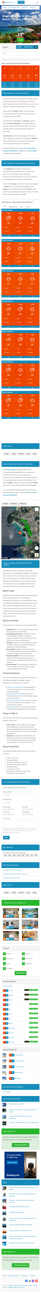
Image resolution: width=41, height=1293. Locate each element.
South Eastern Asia (14, 7)
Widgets (10, 1287)
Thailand (24, 7)
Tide (21, 207)
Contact (30, 1285)
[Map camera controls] (37, 548)
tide (21, 151)
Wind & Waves (13, 207)
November (12, 1037)
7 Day (4, 206)
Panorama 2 (23, 503)
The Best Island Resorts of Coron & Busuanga (24, 1122)
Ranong (21, 453)
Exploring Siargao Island (17, 1104)
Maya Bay (18, 1078)
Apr (19, 855)
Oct (36, 68)
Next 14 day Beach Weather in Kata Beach (18, 464)
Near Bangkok (7, 1092)
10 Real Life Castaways (16, 1212)
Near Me (19, 47)
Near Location (28, 47)
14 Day (28, 207)
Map (21, 40)
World (4, 7)
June (10, 1014)
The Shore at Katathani (14, 687)
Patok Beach (19, 1072)
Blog (4, 1182)
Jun (5, 68)
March (10, 1000)
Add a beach (21, 1287)
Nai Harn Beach (20, 1061)
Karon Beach (19, 1055)
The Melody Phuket (13, 707)
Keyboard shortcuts (15, 558)
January (11, 990)
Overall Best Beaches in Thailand (12, 870)
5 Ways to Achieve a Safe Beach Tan (20, 1230)
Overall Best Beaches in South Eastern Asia (15, 874)
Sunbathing (6, 812)
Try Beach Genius (21, 1145)
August (11, 1023)
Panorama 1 (14, 503)
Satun (14, 453)
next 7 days (27, 148)
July (10, 1019)
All (36, 47)
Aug (20, 68)
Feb (10, 855)
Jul (12, 68)
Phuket (32, 7)
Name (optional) (7, 792)
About (21, 1285)
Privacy (5, 1287)
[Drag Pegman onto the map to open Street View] (37, 555)
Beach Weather (14, 1285)
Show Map (5, 503)
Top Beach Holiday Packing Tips (19, 1206)
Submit (6, 837)
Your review (6, 818)
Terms (37, 558)
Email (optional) (7, 799)
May (23, 855)
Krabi (34, 453)
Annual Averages (7, 986)
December (12, 1042)
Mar (14, 855)
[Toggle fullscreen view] (37, 509)
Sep (28, 68)
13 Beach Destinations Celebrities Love (21, 1243)
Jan (5, 855)
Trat (28, 453)
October (11, 1033)
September (12, 1028)
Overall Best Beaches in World (11, 878)
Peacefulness (26, 812)
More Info (21, 973)
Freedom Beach (20, 1067)
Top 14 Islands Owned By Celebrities (20, 1225)
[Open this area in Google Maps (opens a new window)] (5, 558)
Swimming (25, 807)
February (11, 995)
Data (26, 1285)
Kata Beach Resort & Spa (15, 694)
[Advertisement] (20, 431)
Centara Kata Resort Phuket (16, 700)
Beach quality (7, 807)
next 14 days (32, 151)
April (10, 1004)
